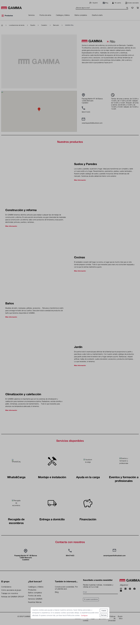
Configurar (84, 615)
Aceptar (103, 610)
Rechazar (104, 615)
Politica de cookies (73, 615)
